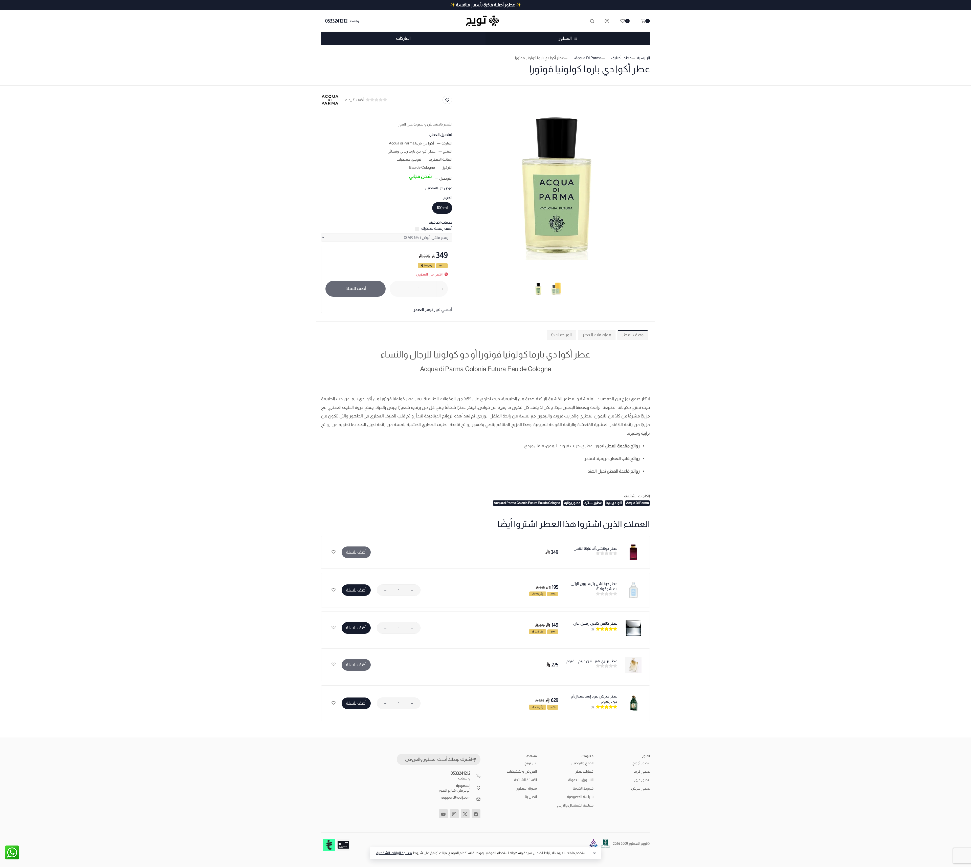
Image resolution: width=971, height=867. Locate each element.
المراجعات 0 (561, 334)
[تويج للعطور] (485, 21)
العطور (565, 38)
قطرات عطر (584, 771)
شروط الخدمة (583, 788)
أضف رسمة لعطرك (436, 228)
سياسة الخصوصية (580, 797)
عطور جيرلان (640, 788)
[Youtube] (443, 813)
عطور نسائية (593, 503)
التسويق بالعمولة (580, 780)
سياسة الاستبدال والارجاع (575, 805)
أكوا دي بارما (614, 503)
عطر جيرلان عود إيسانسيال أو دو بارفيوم (594, 698)
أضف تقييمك (354, 100)
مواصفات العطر (596, 334)
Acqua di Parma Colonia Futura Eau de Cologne (527, 503)
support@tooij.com (456, 797)
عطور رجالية (572, 503)
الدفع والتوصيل (582, 763)
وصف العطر (633, 334)
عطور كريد (642, 771)
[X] (465, 813)
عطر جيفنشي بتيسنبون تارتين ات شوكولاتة (593, 586)
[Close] (594, 853)
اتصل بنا (531, 797)
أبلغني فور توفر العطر (432, 309)
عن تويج (530, 763)
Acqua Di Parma (637, 503)
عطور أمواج (641, 763)
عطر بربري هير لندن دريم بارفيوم (591, 661)
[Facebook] (476, 813)
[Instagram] (454, 813)
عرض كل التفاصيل (438, 188)
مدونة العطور (526, 788)
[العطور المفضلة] (333, 552)
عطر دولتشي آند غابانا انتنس (595, 548)
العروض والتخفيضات (522, 771)
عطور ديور (642, 780)
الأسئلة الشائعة (525, 780)
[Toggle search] (592, 21)
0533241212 (336, 21)
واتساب (353, 21)
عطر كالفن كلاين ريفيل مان (595, 623)
